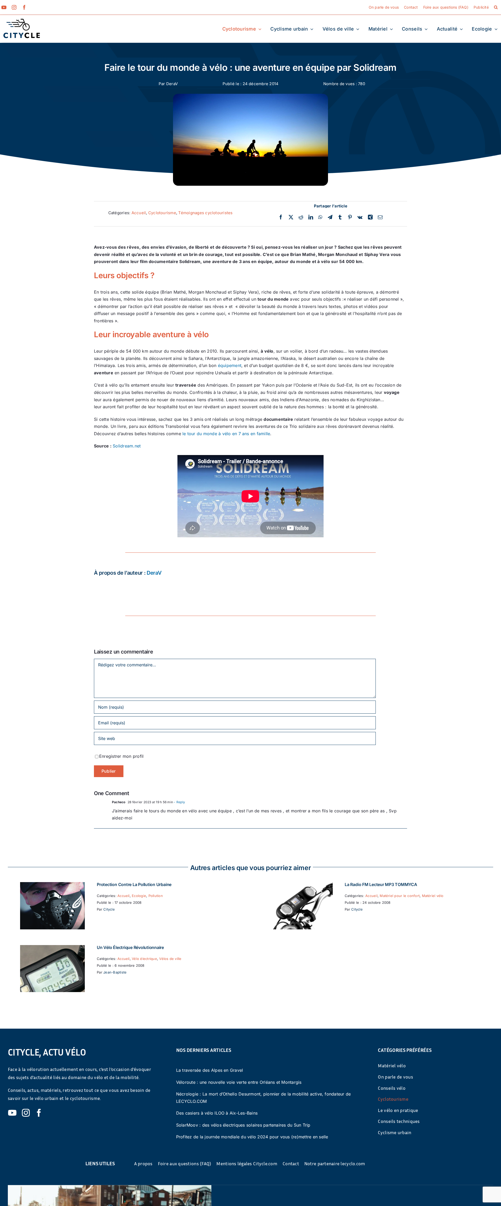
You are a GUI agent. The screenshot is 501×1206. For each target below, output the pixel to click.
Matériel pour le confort (400, 896)
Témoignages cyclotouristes (205, 212)
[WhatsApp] (320, 217)
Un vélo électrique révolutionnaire (130, 947)
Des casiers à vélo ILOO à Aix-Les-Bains (217, 1113)
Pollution (155, 896)
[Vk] (360, 217)
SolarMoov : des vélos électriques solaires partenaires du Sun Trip (243, 1125)
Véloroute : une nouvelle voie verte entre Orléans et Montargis (239, 1082)
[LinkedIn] (311, 217)
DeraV (172, 83)
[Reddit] (301, 217)
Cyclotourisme (162, 212)
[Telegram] (330, 217)
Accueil (139, 212)
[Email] (380, 217)
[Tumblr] (340, 217)
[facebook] (24, 7)
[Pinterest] (350, 217)
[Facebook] (281, 217)
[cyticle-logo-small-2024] (21, 21)
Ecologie (139, 896)
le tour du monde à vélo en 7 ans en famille (226, 433)
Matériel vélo (433, 896)
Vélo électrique (144, 959)
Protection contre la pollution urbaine (134, 884)
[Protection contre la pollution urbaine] (52, 885)
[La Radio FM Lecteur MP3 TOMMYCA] (300, 885)
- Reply (179, 802)
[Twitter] (291, 217)
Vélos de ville (170, 959)
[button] (496, 7)
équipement (229, 365)
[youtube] (4, 7)
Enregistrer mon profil (121, 756)
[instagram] (14, 7)
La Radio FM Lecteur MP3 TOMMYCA (381, 884)
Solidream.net (127, 445)
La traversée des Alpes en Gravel (209, 1070)
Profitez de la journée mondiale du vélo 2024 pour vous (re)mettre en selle (252, 1136)
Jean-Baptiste (115, 972)
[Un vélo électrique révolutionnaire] (52, 948)
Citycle (109, 909)
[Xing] (370, 217)
